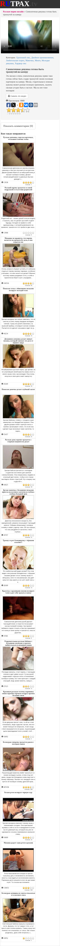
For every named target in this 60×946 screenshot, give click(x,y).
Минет (37, 60)
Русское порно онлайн (13, 12)
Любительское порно (15, 60)
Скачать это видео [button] (18, 96)
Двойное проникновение (42, 58)
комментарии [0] (18, 125)
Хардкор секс (20, 63)
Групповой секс (23, 58)
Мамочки (29, 60)
